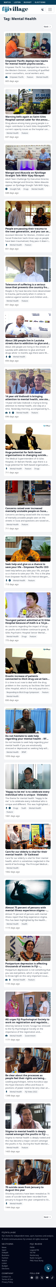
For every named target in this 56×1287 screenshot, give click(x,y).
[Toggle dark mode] (42, 9)
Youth (23, 808)
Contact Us (6, 1276)
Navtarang (34, 1255)
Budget (5, 1266)
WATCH (7, 2)
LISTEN (17, 2)
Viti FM (32, 1252)
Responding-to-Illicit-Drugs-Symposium (23, 692)
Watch (4, 1260)
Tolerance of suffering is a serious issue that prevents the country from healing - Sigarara (27, 287)
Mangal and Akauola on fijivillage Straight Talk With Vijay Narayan (25, 174)
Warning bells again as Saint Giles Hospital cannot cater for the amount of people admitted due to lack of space (27, 121)
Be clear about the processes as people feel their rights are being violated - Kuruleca (24, 1078)
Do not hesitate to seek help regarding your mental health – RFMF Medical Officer (27, 738)
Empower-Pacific (17, 77)
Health (24, 924)
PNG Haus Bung (36, 1260)
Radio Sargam (36, 1258)
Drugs (26, 189)
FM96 (32, 1247)
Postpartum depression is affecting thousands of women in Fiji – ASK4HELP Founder (26, 966)
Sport (4, 1250)
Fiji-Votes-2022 (31, 1091)
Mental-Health (42, 77)
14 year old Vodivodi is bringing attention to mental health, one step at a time (27, 399)
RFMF (24, 752)
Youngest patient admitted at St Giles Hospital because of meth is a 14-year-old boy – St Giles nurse (27, 622)
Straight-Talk (15, 189)
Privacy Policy (7, 1282)
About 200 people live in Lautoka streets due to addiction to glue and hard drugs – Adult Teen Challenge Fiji (27, 343)
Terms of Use (7, 1279)
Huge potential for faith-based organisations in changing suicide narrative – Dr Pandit (25, 455)
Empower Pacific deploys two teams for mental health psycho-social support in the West (26, 63)
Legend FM (34, 1250)
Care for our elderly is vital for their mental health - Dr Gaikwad (26, 853)
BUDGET (28, 2)
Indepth (5, 1252)
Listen (4, 1263)
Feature (30, 77)
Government (30, 1035)
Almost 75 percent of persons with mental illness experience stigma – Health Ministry (25, 910)
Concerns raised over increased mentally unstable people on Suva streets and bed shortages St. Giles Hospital (25, 513)
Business (5, 1255)
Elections (5, 1268)
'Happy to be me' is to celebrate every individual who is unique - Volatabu (27, 793)
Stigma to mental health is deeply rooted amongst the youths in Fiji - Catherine (26, 1134)
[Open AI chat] (48, 1268)
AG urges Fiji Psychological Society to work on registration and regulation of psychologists (27, 1022)
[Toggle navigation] (50, 9)
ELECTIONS (40, 2)
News (4, 1247)
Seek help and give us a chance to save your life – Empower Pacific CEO (27, 565)
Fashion (5, 1258)
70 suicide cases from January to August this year (24, 1189)
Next (46, 26)
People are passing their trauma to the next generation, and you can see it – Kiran (27, 231)
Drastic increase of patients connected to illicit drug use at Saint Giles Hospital (27, 678)
